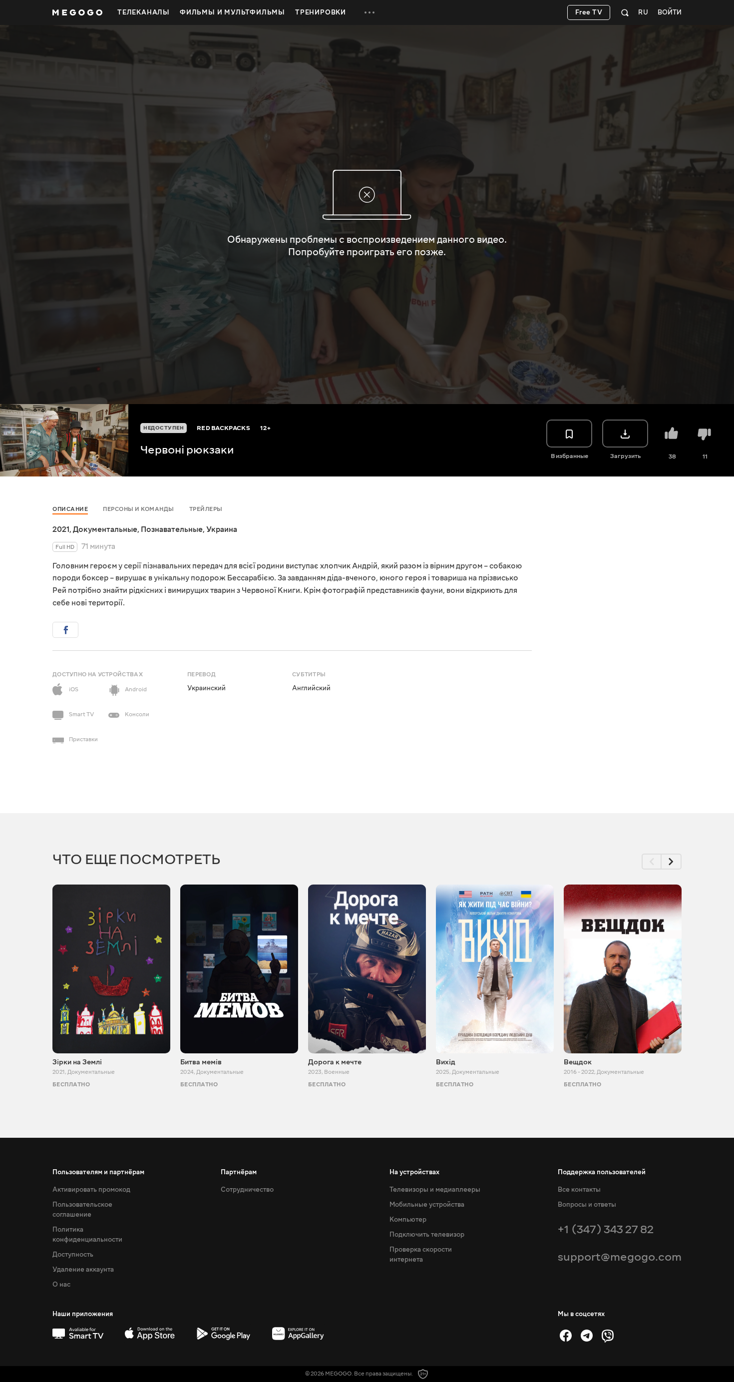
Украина (221, 529)
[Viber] (608, 1336)
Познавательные (172, 529)
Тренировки (320, 12)
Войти (670, 12)
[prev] (652, 862)
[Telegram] (587, 1336)
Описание (70, 509)
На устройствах (414, 1172)
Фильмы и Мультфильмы (232, 12)
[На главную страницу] (77, 12)
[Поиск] (625, 12)
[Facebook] (566, 1336)
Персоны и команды (138, 509)
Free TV (589, 12)
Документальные (105, 529)
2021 (60, 529)
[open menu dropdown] (369, 12)
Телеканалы (143, 12)
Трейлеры (206, 509)
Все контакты (579, 1189)
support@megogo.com (620, 1257)
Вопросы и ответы (587, 1204)
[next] (672, 862)
